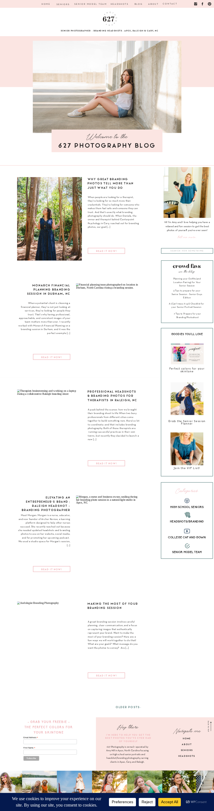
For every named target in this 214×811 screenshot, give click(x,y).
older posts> (129, 706)
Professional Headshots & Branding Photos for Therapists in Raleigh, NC (112, 395)
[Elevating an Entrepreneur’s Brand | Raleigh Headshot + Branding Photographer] (108, 537)
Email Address (30, 737)
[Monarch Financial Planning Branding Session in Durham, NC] (108, 325)
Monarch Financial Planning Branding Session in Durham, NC (48, 289)
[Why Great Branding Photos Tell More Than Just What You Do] (49, 219)
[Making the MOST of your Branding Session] (49, 643)
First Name (29, 747)
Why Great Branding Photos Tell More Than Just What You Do (110, 183)
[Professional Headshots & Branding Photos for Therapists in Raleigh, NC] (49, 431)
